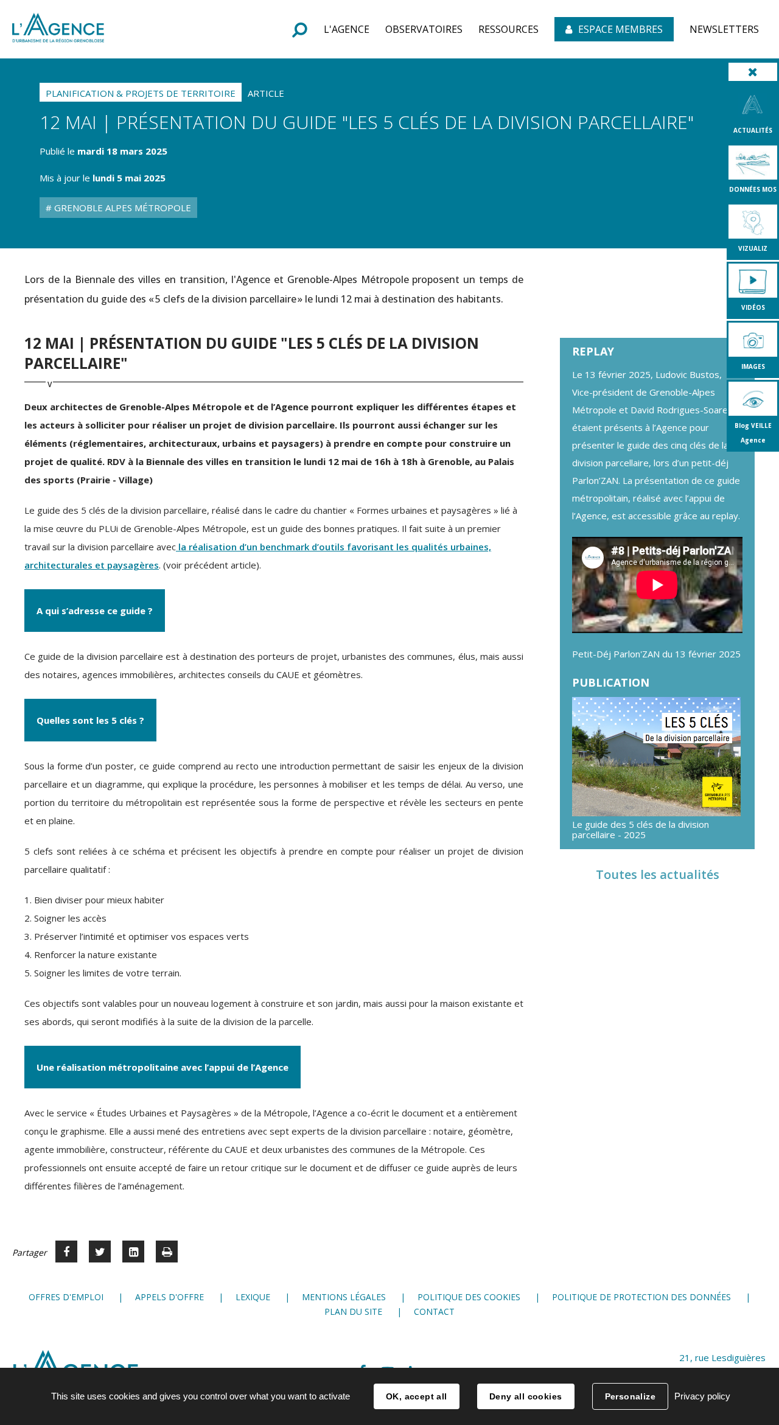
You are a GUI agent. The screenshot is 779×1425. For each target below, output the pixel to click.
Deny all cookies (525, 1396)
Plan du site (353, 1311)
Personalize (630, 1396)
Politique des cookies (468, 1297)
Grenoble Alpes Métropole (121, 207)
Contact (434, 1311)
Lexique (253, 1297)
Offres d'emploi (66, 1297)
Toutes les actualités (657, 874)
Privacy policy (702, 1396)
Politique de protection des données (641, 1297)
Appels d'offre (169, 1297)
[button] (346, 29)
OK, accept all (416, 1396)
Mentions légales (344, 1297)
